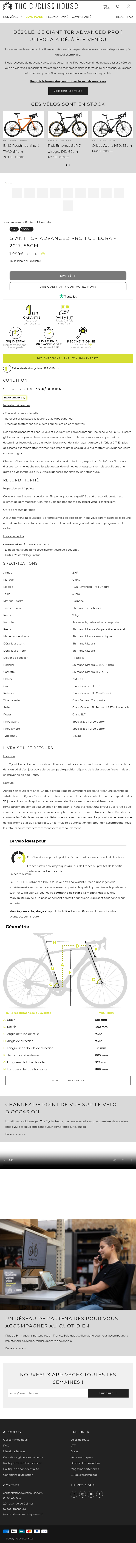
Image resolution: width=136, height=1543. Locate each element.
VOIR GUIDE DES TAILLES (68, 1080)
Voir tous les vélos (68, 91)
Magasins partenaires (85, 1469)
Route (29, 222)
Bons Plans (34, 16)
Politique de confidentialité (21, 1469)
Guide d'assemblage (84, 1474)
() (108, 8)
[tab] (17, 193)
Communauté (81, 16)
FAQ (130, 16)
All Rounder (44, 222)
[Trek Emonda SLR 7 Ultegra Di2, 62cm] (68, 124)
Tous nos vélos (12, 222)
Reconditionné (57, 16)
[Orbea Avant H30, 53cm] (112, 124)
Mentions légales (14, 1451)
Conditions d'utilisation (18, 1474)
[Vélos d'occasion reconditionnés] (49, 327)
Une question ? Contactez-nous (68, 286)
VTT (73, 1445)
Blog (120, 16)
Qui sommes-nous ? (16, 1439)
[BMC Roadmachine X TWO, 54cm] (23, 124)
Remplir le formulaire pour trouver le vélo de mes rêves (68, 81)
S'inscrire (106, 1393)
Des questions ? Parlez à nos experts (68, 358)
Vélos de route (80, 1439)
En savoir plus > (15, 1134)
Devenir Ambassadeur (85, 1463)
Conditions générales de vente (23, 1457)
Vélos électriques (82, 1457)
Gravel (75, 1451)
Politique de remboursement (22, 1463)
